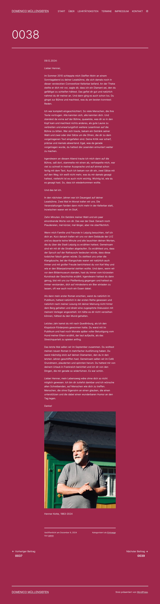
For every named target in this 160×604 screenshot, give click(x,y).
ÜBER (71, 11)
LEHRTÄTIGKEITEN (88, 11)
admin (51, 535)
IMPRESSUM (122, 11)
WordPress (142, 592)
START (61, 11)
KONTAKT (137, 11)
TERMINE (106, 11)
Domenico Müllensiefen (30, 11)
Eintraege (111, 532)
